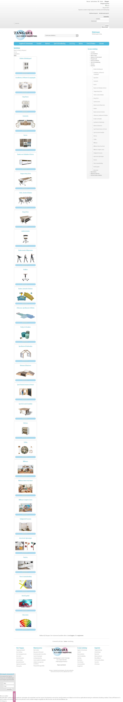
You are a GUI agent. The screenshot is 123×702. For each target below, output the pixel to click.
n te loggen (71, 635)
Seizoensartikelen (81, 664)
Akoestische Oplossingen (99, 156)
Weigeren (4, 701)
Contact (101, 1)
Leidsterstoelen (97, 101)
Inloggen (107, 1)
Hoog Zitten (96, 98)
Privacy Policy (61, 671)
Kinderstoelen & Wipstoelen (99, 105)
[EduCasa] (25, 431)
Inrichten (93, 65)
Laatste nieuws (94, 1)
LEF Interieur (97, 664)
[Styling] (25, 450)
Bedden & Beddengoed (98, 69)
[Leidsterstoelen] (25, 239)
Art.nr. (15, 52)
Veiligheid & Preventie (98, 153)
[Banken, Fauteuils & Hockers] (25, 296)
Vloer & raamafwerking (98, 163)
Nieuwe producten (95, 173)
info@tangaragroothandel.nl (61, 661)
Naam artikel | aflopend (20, 50)
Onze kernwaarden (20, 658)
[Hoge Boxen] (25, 104)
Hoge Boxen (96, 77)
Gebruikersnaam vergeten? (104, 13)
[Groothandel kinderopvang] (61, 655)
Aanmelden (106, 16)
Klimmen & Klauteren (98, 125)
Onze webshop (19, 652)
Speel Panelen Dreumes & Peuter (100, 129)
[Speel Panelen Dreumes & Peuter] (25, 392)
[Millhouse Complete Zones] (25, 507)
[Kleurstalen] (25, 622)
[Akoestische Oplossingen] (25, 546)
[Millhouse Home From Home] (25, 488)
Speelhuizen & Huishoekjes (99, 122)
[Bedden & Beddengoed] (25, 66)
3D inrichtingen (98, 652)
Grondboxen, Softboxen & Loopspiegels (25, 78)
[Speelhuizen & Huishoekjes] (25, 354)
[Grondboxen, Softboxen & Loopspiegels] (25, 85)
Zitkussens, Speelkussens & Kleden (101, 115)
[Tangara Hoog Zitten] (25, 181)
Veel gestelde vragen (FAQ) (39, 666)
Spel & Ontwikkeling (59, 44)
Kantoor (47, 44)
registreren (80, 635)
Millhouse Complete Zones (99, 149)
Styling (95, 139)
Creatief (39, 44)
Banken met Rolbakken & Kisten (100, 88)
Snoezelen (97, 662)
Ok (0, 701)
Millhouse (95, 143)
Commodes (96, 81)
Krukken (95, 108)
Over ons (88, 1)
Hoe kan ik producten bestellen (40, 654)
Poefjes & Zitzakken (98, 119)
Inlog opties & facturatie (38, 652)
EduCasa (95, 136)
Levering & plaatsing (38, 658)
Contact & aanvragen (38, 656)
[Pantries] (25, 565)
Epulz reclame (70, 671)
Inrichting (72, 44)
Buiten (81, 44)
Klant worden (36, 650)
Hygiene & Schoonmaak (96, 57)
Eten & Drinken (91, 44)
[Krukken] (25, 277)
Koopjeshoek (94, 59)
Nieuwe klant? (105, 27)
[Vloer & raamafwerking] (25, 584)
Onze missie (18, 656)
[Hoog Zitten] (25, 219)
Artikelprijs (17, 53)
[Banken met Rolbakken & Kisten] (25, 162)
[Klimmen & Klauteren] (25, 373)
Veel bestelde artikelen (96, 175)
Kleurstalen (96, 170)
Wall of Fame (94, 55)
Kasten (95, 84)
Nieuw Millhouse (98, 658)
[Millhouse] (25, 469)
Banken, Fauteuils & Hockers (99, 112)
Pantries (95, 160)
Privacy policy (19, 666)
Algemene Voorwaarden (21, 664)
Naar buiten (93, 172)
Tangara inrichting (98, 650)
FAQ (98, 1)
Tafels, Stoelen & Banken (99, 95)
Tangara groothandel (20, 650)
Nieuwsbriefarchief (20, 662)
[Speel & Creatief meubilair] (25, 411)
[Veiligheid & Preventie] (25, 526)
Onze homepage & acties (21, 654)
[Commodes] (25, 123)
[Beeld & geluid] (25, 603)
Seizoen (101, 44)
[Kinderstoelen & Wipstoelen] (25, 258)
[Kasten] (25, 143)
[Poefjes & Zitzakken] (25, 335)
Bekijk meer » (25, 73)
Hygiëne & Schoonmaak (26, 44)
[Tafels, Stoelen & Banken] (25, 200)
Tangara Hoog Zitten (98, 91)
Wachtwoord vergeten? (93, 13)
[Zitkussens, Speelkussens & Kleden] (25, 315)
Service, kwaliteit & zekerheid (39, 660)
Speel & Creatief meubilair (99, 132)
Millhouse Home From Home (99, 146)
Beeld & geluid (96, 166)
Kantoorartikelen (95, 60)
